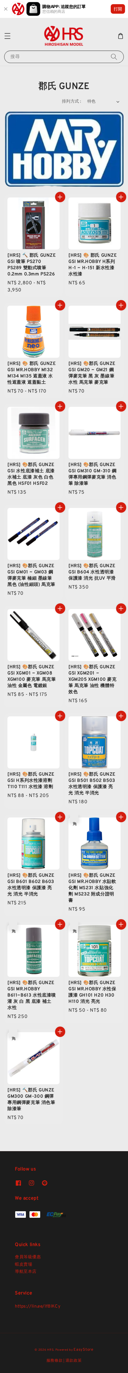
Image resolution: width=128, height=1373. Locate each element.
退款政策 (73, 1360)
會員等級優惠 (28, 1257)
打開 (118, 8)
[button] (7, 36)
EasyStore (83, 1349)
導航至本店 (26, 1271)
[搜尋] (114, 56)
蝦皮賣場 (23, 1264)
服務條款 (54, 1360)
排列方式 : (71, 101)
